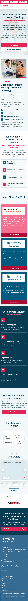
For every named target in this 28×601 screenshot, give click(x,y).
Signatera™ (5, 580)
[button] (26, 6)
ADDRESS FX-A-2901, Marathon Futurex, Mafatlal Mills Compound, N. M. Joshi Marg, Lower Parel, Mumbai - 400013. (15, 549)
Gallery (4, 583)
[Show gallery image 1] (3, 484)
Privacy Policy (4, 596)
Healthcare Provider (5, 1)
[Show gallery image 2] (9, 484)
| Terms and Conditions (13, 596)
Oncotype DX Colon (7, 578)
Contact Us (14, 1)
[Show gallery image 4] (21, 484)
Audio (3, 585)
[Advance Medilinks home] (5, 6)
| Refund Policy (23, 596)
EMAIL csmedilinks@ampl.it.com (9, 560)
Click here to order (14, 234)
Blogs (3, 587)
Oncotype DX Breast (7, 576)
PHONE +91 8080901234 (7, 555)
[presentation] (2, 438)
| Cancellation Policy (14, 598)
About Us (4, 573)
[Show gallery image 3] (15, 484)
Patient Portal (23, 1)
